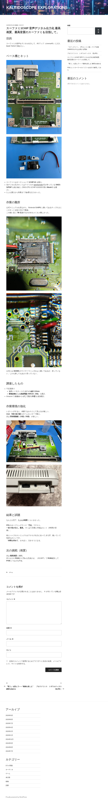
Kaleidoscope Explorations (36, 7)
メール (10, 639)
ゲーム (11, 572)
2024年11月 (10, 739)
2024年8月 (9, 747)
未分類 (8, 777)
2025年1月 (9, 735)
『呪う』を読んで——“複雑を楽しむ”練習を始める (84, 63)
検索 (68, 25)
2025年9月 (9, 715)
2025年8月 (9, 719)
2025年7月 (9, 723)
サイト (8, 650)
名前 (9, 628)
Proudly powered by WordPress (16, 797)
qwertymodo (38, 185)
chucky (21, 25)
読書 (7, 785)
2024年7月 (9, 751)
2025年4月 (9, 727)
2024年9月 (9, 743)
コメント (10, 599)
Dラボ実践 (9, 765)
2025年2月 (9, 731)
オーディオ (9, 769)
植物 (7, 781)
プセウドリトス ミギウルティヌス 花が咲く (82, 53)
